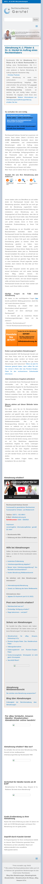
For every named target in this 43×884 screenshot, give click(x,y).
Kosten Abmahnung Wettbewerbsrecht (20, 572)
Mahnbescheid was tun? (16, 606)
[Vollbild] (36, 497)
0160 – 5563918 (23, 519)
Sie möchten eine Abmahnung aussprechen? (21, 693)
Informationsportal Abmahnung (18, 585)
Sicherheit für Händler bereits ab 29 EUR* (20, 783)
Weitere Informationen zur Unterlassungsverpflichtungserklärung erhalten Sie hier (21, 99)
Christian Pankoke (14, 75)
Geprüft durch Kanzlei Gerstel (17, 837)
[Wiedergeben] (7, 497)
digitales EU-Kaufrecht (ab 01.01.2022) (20, 596)
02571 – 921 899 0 (19, 514)
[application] (21, 489)
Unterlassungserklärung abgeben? (19, 564)
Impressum (10, 524)
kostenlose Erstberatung (16, 561)
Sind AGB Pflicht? (13, 660)
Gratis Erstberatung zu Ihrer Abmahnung (16, 818)
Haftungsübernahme (14, 646)
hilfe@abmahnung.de (19, 517)
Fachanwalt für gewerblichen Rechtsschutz (20, 507)
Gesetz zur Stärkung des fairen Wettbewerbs (22, 588)
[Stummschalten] (33, 497)
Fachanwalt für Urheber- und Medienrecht (20, 510)
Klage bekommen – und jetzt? (17, 612)
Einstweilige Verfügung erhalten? (18, 609)
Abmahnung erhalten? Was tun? (18, 747)
